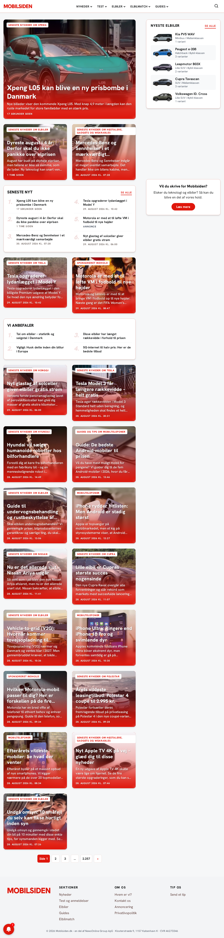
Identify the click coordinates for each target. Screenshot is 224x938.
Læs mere (183, 207)
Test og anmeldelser (74, 901)
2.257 (86, 859)
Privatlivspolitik (126, 913)
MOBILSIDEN (18, 6)
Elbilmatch (138, 6)
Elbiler (117, 6)
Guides (160, 6)
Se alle (126, 192)
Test (100, 6)
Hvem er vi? (123, 894)
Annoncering (124, 907)
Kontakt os (123, 901)
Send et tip (178, 894)
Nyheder (82, 6)
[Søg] (216, 6)
